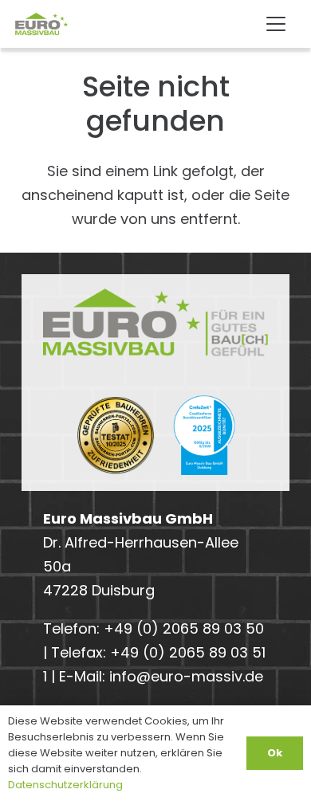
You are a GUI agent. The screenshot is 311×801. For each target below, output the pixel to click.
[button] (275, 23)
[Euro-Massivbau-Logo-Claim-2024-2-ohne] (52, 24)
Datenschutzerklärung (65, 784)
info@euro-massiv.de (186, 676)
